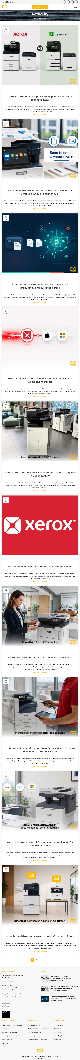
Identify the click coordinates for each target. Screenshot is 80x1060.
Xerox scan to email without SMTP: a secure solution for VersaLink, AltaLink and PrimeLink (40, 192)
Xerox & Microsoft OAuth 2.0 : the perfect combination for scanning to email (40, 844)
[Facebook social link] (64, 2)
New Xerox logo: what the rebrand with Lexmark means (40, 566)
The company (58, 1025)
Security (4, 1029)
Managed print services (35, 1036)
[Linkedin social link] (72, 2)
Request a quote (40, 7)
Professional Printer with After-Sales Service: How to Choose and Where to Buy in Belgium (40, 750)
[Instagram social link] (76, 2)
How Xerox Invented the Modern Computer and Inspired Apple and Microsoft (40, 380)
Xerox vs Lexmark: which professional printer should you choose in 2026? (40, 98)
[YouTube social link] (68, 2)
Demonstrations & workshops (37, 1039)
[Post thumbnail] (45, 978)
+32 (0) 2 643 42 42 (8, 981)
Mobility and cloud (7, 1039)
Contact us (57, 1032)
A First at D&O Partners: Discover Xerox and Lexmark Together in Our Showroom (40, 474)
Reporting (5, 1043)
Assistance (57, 1029)
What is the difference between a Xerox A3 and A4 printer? (40, 936)
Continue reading (40, 114)
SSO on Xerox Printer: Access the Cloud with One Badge (40, 657)
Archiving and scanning (9, 1036)
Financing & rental (34, 1025)
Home (36, 18)
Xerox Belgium (59, 1036)
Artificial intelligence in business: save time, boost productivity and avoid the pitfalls (40, 286)
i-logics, (43, 1059)
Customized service (34, 1032)
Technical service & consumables (38, 1029)
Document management (9, 1032)
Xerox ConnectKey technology (12, 1025)
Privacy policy (58, 1039)
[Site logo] (5, 7)
